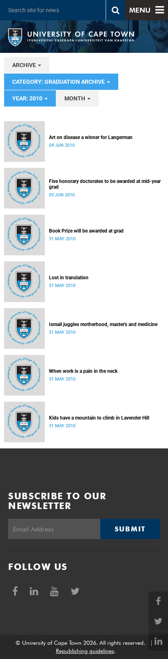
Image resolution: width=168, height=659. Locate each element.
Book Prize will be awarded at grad (86, 231)
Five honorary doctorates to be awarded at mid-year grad (105, 184)
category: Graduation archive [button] (59, 81)
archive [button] (24, 65)
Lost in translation (68, 278)
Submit (130, 529)
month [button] (75, 98)
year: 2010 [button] (28, 98)
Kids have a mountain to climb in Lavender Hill (99, 418)
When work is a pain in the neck (83, 371)
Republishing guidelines (85, 651)
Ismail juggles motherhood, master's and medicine (103, 324)
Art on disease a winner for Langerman (91, 137)
